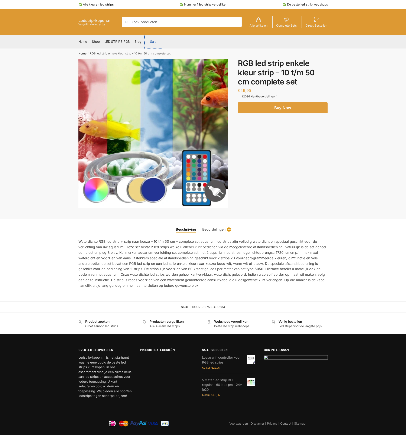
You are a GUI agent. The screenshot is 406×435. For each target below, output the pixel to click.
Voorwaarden (238, 423)
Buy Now (282, 108)
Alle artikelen (258, 25)
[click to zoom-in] (153, 133)
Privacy (272, 423)
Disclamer (257, 423)
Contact (285, 423)
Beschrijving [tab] (186, 229)
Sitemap (300, 423)
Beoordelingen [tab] (213, 229)
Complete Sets (286, 25)
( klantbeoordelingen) (259, 96)
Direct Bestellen (316, 25)
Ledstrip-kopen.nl (94, 20)
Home (82, 53)
